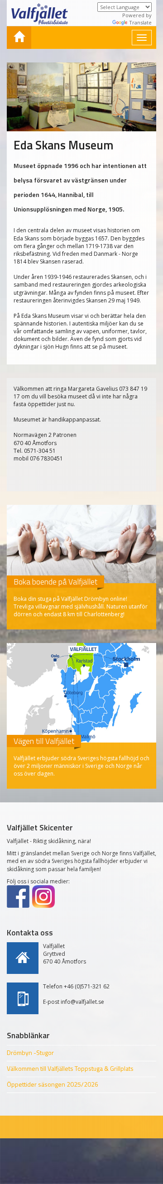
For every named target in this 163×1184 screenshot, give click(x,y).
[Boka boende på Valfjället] (81, 544)
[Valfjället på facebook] (18, 896)
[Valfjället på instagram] (43, 896)
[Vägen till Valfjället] (81, 693)
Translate (140, 22)
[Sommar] (19, 37)
